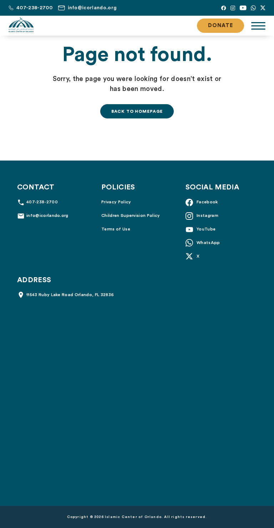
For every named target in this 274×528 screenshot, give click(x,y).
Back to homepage (137, 111)
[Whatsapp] (253, 7)
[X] (262, 7)
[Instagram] (232, 7)
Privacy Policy (116, 202)
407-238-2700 (42, 202)
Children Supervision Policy (130, 215)
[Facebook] (223, 7)
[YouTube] (243, 7)
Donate (220, 25)
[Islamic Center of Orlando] (21, 24)
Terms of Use (115, 229)
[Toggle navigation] (258, 26)
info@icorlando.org (47, 215)
